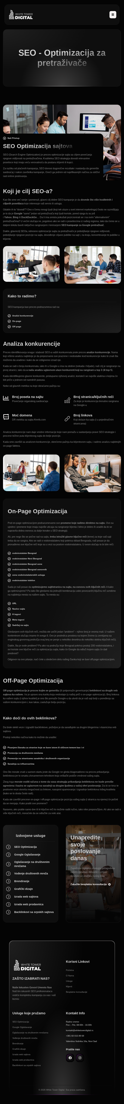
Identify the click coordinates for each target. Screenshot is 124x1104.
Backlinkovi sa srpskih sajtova (26, 1065)
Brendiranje (17, 1043)
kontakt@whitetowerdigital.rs (79, 1030)
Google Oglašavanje (22, 1027)
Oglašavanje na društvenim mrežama (30, 1032)
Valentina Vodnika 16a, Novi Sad (81, 1041)
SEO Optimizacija (20, 1022)
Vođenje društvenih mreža (24, 1038)
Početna (70, 970)
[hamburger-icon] (112, 14)
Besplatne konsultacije (76, 992)
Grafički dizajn (19, 1049)
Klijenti (69, 986)
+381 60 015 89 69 (75, 1036)
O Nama (70, 975)
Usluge (69, 981)
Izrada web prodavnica (23, 1060)
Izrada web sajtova (21, 1054)
